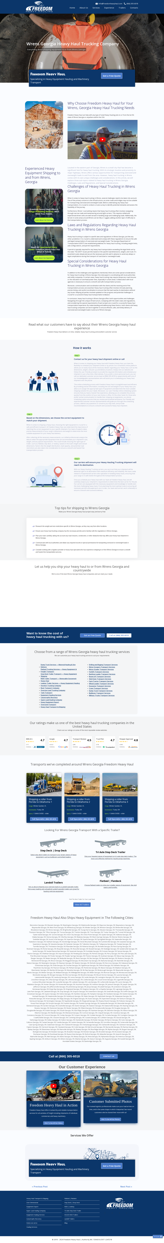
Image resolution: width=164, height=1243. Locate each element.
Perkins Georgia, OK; (99, 954)
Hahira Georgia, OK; (66, 994)
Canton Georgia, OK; (78, 1022)
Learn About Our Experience (44, 258)
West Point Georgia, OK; (58, 927)
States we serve (31, 1223)
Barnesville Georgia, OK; (114, 1027)
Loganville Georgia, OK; (124, 980)
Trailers (122, 8)
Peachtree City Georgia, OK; (43, 968)
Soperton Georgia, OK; (75, 939)
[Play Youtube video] (103, 139)
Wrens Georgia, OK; (55, 930)
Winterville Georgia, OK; (123, 927)
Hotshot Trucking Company (51, 686)
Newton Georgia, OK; (82, 963)
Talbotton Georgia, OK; (90, 944)
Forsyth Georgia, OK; (55, 1003)
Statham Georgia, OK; (54, 942)
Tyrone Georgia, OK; (59, 935)
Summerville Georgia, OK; (110, 942)
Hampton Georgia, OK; (98, 994)
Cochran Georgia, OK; (89, 1013)
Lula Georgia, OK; (94, 982)
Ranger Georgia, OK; (38, 958)
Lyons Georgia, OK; (125, 982)
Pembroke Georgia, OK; (92, 968)
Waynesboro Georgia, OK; (125, 925)
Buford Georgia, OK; (92, 1034)
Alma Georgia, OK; (94, 1037)
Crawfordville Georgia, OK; (43, 1018)
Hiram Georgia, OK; (52, 999)
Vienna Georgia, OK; (53, 937)
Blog (65, 1223)
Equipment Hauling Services (51, 695)
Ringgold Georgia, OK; (73, 961)
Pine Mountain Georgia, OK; (40, 956)
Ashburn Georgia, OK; (52, 1039)
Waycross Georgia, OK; (107, 925)
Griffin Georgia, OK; (130, 991)
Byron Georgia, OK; (114, 1020)
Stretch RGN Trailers (71, 1215)
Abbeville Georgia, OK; (107, 1034)
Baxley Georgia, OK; (35, 1029)
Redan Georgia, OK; (52, 958)
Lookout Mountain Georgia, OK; (43, 982)
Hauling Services (31, 1227)
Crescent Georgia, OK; (60, 1018)
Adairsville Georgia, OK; (38, 1037)
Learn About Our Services (44, 220)
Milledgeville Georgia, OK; (80, 973)
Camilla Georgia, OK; (63, 1022)
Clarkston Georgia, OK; (127, 1025)
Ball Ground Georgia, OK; (96, 1027)
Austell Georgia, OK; (127, 1039)
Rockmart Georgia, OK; (35, 949)
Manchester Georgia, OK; (40, 970)
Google (52, 739)
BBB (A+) (29, 739)
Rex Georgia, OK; (95, 958)
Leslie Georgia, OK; (91, 977)
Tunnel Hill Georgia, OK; (126, 932)
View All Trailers (82, 904)
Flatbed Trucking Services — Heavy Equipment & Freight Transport (59, 670)
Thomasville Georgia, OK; (124, 930)
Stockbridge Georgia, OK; (71, 942)
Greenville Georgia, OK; (115, 991)
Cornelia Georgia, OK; (112, 1015)
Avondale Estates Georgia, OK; (73, 1041)
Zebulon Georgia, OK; (107, 930)
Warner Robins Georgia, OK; (122, 937)
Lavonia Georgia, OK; (123, 975)
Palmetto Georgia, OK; (121, 965)
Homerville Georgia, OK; (66, 984)
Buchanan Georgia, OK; (41, 1034)
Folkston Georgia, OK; (127, 1001)
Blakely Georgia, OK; (83, 1029)
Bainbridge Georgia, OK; (92, 1041)
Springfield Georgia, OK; (105, 939)
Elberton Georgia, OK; (42, 1013)
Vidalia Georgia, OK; (39, 937)
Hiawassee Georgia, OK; (123, 996)
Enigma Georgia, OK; (80, 999)
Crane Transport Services (98, 688)
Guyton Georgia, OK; (52, 994)
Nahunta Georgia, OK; (108, 961)
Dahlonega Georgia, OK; (38, 1020)
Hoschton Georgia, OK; (84, 984)
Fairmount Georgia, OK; (38, 1001)
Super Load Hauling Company (51, 700)
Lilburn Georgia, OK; (122, 977)
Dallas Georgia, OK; (54, 1020)
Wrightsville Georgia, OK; (71, 930)
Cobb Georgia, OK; (80, 1027)
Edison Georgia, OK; (130, 1010)
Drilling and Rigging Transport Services (103, 665)
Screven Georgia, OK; (109, 951)
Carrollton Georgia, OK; (111, 1022)
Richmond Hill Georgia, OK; (41, 961)
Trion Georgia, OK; (96, 932)
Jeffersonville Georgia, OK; (59, 987)
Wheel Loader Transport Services (101, 684)
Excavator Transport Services (100, 686)
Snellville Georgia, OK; (40, 939)
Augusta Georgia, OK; (112, 1039)
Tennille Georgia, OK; (40, 946)
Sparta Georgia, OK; (90, 939)
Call (119, 635)
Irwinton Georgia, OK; (99, 984)
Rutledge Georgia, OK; (111, 949)
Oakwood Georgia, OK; (129, 963)
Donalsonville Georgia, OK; (104, 1008)
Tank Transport (46, 693)
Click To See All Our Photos (110, 1119)
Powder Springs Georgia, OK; (75, 956)
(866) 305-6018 (132, 3)
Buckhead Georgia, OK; (58, 1034)
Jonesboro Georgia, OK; (122, 987)
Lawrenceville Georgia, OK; (44, 977)
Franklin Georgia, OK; (70, 1003)
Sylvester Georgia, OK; (74, 944)
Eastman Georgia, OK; (98, 1010)
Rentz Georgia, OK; (82, 958)
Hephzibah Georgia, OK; (106, 996)
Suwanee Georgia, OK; (127, 942)
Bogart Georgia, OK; (129, 1029)
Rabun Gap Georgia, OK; (125, 956)
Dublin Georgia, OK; (52, 1010)
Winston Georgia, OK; (107, 927)
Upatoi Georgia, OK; (108, 935)
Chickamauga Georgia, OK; (91, 1025)
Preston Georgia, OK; (93, 956)
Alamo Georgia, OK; (66, 1037)
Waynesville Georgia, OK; (40, 927)
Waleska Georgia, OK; (84, 937)
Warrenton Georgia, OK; (38, 925)
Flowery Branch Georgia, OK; (109, 1001)
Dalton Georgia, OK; (68, 1020)
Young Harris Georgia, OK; (90, 930)
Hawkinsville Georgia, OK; (57, 996)
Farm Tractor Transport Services (101, 681)
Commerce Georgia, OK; (35, 1015)
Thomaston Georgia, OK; (57, 946)
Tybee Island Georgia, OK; (42, 935)
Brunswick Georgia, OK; (123, 1032)
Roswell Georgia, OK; (96, 949)
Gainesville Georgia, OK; (108, 1003)
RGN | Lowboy (69, 1207)
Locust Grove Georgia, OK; (106, 980)
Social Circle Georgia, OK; (57, 939)
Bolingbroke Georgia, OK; (42, 1032)
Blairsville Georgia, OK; (68, 1029)
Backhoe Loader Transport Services (102, 674)
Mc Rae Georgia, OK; (90, 970)
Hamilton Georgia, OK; (82, 994)
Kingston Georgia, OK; (90, 989)
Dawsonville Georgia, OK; (113, 1006)
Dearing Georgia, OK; (130, 1006)
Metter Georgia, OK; (48, 973)
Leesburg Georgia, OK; (62, 977)
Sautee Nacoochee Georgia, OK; (58, 951)
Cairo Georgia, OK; (127, 1020)
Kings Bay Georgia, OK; (57, 989)
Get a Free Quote (112, 75)
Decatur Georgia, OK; (41, 1008)
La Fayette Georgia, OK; (107, 989)
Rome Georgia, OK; (49, 949)
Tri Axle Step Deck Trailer (110, 852)
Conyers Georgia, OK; (81, 1015)
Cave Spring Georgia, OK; (38, 1025)
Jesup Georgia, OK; (93, 987)
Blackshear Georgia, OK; (50, 1029)
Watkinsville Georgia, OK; (90, 925)
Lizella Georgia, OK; (90, 980)
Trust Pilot (100, 739)
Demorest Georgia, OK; (58, 1008)
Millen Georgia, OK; (96, 973)
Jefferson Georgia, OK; (41, 987)
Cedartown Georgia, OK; (55, 1025)
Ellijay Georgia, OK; (66, 999)
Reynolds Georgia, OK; (109, 958)
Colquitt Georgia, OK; (105, 1013)
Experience (109, 8)
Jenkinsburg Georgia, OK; (77, 987)
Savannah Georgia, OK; (77, 951)
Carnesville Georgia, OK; (94, 1022)
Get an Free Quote (92, 635)
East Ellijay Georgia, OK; (82, 1010)
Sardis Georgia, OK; (39, 951)
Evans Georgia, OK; (94, 999)
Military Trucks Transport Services (102, 695)
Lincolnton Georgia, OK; (39, 980)
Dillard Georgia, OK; (88, 1008)
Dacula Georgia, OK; (123, 1018)
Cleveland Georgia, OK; (66, 1027)
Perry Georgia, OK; (113, 954)
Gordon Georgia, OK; (50, 1006)
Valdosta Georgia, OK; (123, 935)
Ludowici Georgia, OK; (79, 982)
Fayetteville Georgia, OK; (73, 1001)
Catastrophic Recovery (49, 697)
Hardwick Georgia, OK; (114, 994)
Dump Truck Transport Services (100, 691)
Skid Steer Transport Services (100, 679)
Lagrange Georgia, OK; (124, 989)
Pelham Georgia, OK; (76, 968)
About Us (84, 8)
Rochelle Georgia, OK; (105, 946)
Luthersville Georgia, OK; (109, 982)
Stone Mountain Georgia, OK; (90, 942)
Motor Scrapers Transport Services (102, 667)
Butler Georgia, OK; (100, 1020)
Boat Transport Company (50, 688)
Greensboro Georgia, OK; (97, 991)
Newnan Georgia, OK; (66, 963)
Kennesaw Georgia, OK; (40, 989)
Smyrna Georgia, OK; (65, 954)
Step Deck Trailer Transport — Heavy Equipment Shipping (59, 675)
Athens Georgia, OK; (67, 1039)
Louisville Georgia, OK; (63, 982)
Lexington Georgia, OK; (106, 977)
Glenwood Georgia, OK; (34, 1006)
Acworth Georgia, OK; (123, 1034)
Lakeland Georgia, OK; (52, 991)
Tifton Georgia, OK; (52, 932)
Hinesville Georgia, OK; (37, 999)
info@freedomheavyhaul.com (110, 3)
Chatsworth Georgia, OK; (73, 1025)
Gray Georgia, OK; (66, 991)
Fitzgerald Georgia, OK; (90, 1001)
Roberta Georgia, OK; (89, 946)
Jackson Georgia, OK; (115, 984)
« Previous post (40, 1186)
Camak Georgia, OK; (49, 1022)
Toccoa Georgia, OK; (67, 932)
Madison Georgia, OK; (123, 968)
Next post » (126, 1186)
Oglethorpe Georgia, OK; (90, 965)
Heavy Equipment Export (50, 702)
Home (72, 8)
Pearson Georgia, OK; (61, 968)
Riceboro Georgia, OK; (125, 958)
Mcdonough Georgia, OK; (106, 970)
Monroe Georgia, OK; (111, 973)
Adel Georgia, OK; (53, 1037)
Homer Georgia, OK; (51, 984)
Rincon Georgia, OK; (58, 961)
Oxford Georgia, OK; (106, 965)
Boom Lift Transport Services (100, 676)
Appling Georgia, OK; (37, 1039)
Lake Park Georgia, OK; (35, 991)
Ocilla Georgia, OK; (59, 965)
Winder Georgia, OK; (92, 927)
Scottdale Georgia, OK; (94, 951)
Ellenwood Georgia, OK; (73, 1013)
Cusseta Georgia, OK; (92, 1018)
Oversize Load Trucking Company (53, 690)
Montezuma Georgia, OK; (128, 973)
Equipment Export (32, 1207)
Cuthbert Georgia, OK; (108, 1018)
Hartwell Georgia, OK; (40, 996)
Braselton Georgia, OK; (75, 1032)
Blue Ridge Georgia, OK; (99, 1029)
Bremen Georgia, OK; (90, 1032)
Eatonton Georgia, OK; (115, 1010)
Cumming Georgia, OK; (77, 1018)
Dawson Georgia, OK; (96, 1006)
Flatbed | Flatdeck (110, 881)
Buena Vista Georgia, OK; (76, 1034)
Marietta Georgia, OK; (74, 970)
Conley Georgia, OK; (67, 1015)
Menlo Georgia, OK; (34, 973)
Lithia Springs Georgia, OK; (57, 980)
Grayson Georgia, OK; (80, 991)
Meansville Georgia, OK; (124, 970)
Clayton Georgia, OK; (34, 1027)
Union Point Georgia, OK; (92, 935)
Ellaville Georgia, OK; (57, 1013)
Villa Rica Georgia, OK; (68, 937)
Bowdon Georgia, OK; (58, 1032)
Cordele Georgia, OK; (97, 1015)
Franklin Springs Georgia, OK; (89, 1003)
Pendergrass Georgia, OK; (82, 954)
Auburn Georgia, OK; (97, 1039)
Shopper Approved (126, 739)
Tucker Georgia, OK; (110, 932)
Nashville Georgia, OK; (124, 961)
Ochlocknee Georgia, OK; (43, 965)
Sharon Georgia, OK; (34, 954)
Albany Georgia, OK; (81, 1037)
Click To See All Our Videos (54, 1123)
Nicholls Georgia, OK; (97, 963)
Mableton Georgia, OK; (35, 984)
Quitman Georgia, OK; (108, 956)
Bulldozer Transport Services (99, 693)
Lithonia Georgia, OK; (75, 980)
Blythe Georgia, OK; (115, 1029)
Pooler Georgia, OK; (57, 956)
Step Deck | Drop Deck (53, 850)
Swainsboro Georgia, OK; (41, 944)
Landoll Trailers (53, 882)
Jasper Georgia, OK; (130, 984)
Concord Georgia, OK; (51, 1015)
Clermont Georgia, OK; (49, 1027)
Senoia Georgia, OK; (124, 951)
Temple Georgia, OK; (124, 944)
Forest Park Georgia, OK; (39, 1003)
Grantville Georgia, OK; (66, 1006)
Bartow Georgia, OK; (130, 1027)
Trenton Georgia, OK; (81, 932)
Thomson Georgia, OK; (37, 932)
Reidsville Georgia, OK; (67, 958)
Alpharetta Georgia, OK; (109, 1037)
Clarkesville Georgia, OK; (110, 1025)
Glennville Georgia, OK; (125, 1003)
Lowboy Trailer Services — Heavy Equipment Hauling (60, 683)
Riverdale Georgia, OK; (74, 946)
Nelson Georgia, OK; (34, 963)
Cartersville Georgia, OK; (129, 1022)
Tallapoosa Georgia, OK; (107, 944)
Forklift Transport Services (99, 672)
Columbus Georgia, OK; (121, 1013)
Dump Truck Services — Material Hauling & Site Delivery (58, 666)
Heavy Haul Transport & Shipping (53, 707)
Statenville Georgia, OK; (123, 939)
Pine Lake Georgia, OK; (129, 954)
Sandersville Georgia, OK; (128, 949)
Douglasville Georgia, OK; (36, 1010)
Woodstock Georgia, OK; (39, 930)
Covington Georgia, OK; (128, 1015)
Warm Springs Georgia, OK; (102, 937)
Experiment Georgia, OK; (110, 999)
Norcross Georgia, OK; (113, 963)
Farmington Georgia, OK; (55, 1001)
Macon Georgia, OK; (108, 968)
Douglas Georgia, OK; (122, 1008)
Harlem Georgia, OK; (129, 994)
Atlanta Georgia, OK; (82, 1039)
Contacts (134, 8)
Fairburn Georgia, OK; (127, 999)
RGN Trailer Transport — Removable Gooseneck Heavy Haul (58, 680)
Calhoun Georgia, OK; (34, 1022)
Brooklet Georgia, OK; (106, 1032)
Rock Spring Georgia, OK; (122, 946)
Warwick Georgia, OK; (55, 925)
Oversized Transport (48, 705)
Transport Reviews (79, 739)
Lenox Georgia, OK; (77, 977)
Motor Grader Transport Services (101, 669)
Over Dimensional (32, 1202)
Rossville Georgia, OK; (80, 949)
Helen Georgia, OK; (90, 996)
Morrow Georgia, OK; (72, 975)
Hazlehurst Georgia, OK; (74, 996)
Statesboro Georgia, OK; (37, 942)
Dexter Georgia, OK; (73, 1008)
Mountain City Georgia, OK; (90, 961)
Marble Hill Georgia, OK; (58, 970)
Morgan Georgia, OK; (57, 975)
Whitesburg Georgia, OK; (76, 927)
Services (96, 8)
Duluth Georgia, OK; (67, 1010)
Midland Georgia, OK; (63, 973)
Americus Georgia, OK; (126, 1037)
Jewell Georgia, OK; (107, 987)
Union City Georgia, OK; (74, 935)
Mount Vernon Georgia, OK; (106, 975)
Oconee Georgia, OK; (73, 965)
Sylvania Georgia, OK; (58, 944)
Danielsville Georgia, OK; (84, 1020)
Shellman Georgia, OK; (50, 954)
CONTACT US (108, 1056)
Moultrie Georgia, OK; (88, 975)
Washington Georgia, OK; (72, 925)
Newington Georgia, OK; (50, 963)
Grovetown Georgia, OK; (35, 994)
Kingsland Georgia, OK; (74, 989)
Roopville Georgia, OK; (65, 949)
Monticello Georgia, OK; (41, 975)
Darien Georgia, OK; (82, 1006)
